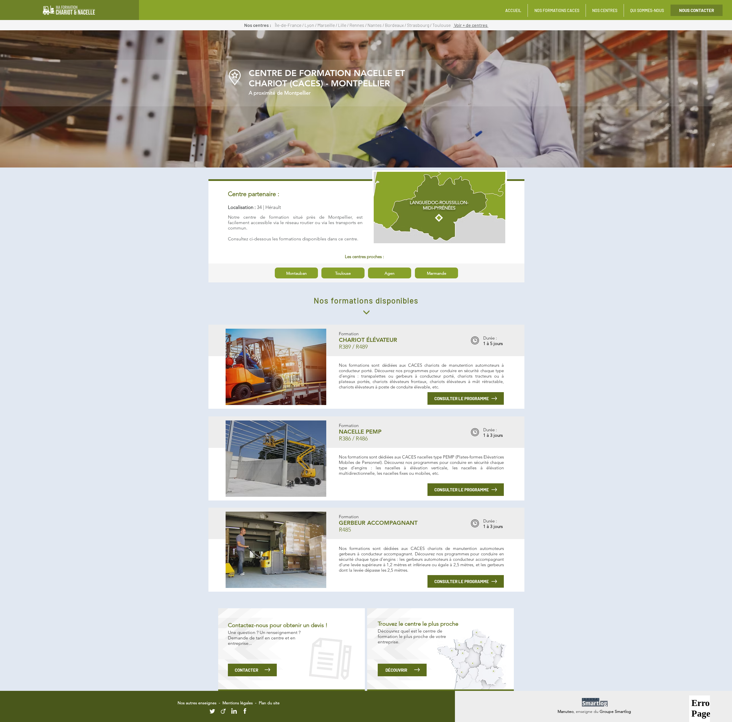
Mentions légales (237, 702)
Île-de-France (288, 25)
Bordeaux (395, 25)
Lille (342, 25)
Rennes (357, 25)
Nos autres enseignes (198, 702)
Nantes (375, 25)
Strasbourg (418, 25)
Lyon (310, 25)
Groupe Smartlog (615, 711)
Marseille (326, 25)
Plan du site (269, 702)
